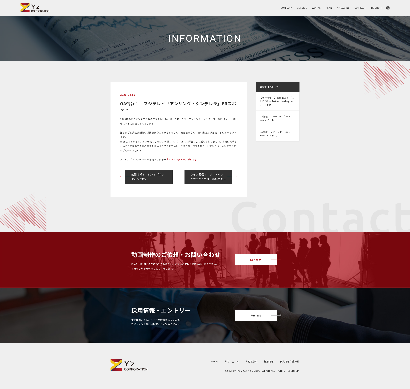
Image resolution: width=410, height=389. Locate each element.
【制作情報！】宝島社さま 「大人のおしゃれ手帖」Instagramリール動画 (277, 101)
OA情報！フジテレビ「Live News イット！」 (275, 118)
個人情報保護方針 (289, 361)
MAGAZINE (343, 7)
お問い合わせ (232, 361)
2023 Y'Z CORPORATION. (256, 370)
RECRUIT (376, 7)
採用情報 (269, 361)
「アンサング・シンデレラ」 (181, 159)
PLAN (329, 7)
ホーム (214, 361)
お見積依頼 (252, 361)
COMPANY (286, 7)
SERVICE (302, 7)
